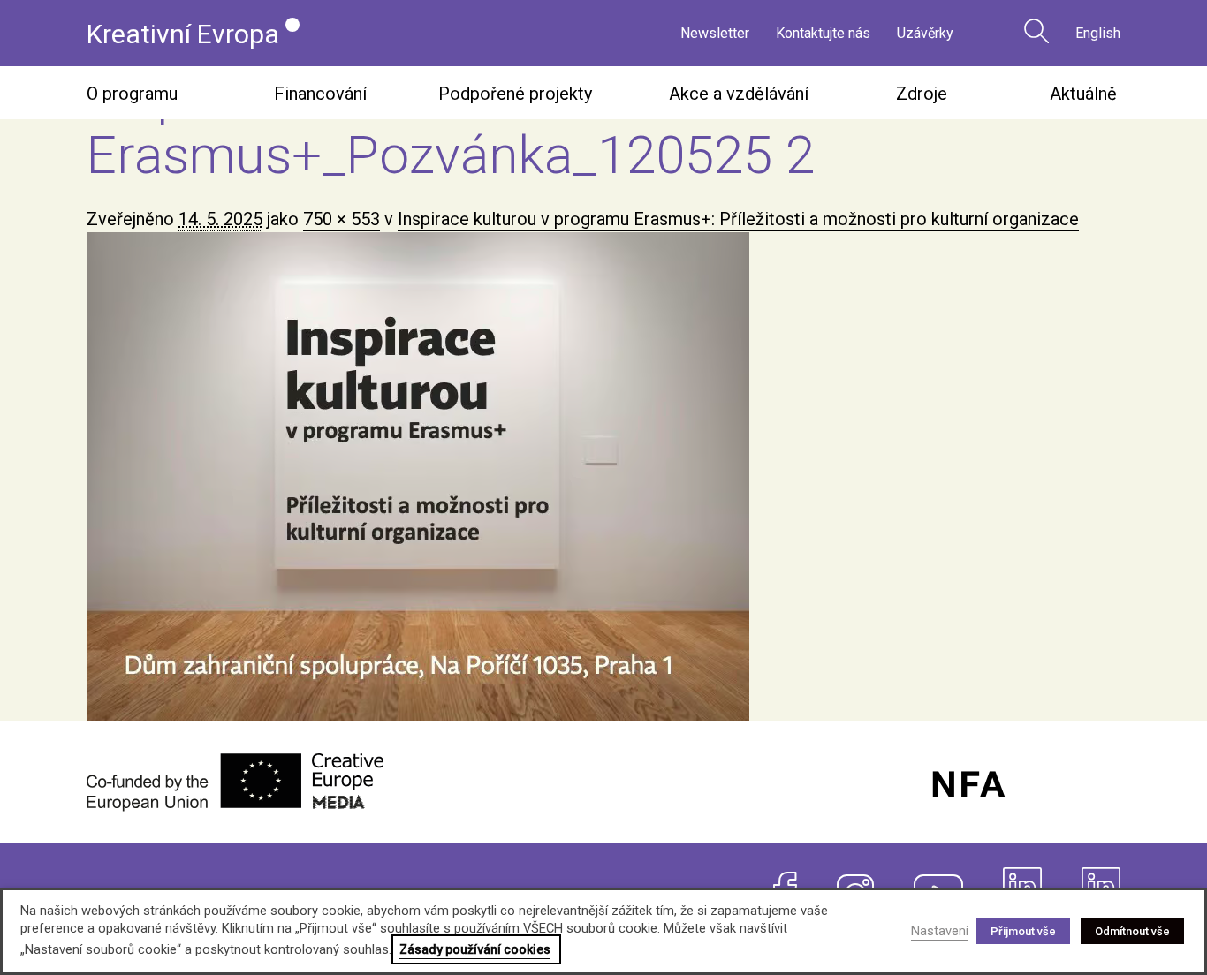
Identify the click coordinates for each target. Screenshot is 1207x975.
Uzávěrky (925, 33)
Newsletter (714, 33)
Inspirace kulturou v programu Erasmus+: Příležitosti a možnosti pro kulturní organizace (738, 219)
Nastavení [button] (939, 931)
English (1097, 33)
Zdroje (921, 93)
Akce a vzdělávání (738, 93)
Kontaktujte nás (823, 33)
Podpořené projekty (515, 93)
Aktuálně (1083, 93)
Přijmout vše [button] (1023, 931)
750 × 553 (341, 219)
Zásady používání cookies (474, 949)
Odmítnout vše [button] (1132, 931)
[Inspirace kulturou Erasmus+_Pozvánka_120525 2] (603, 476)
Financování (320, 93)
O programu (132, 93)
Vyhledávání (1036, 31)
